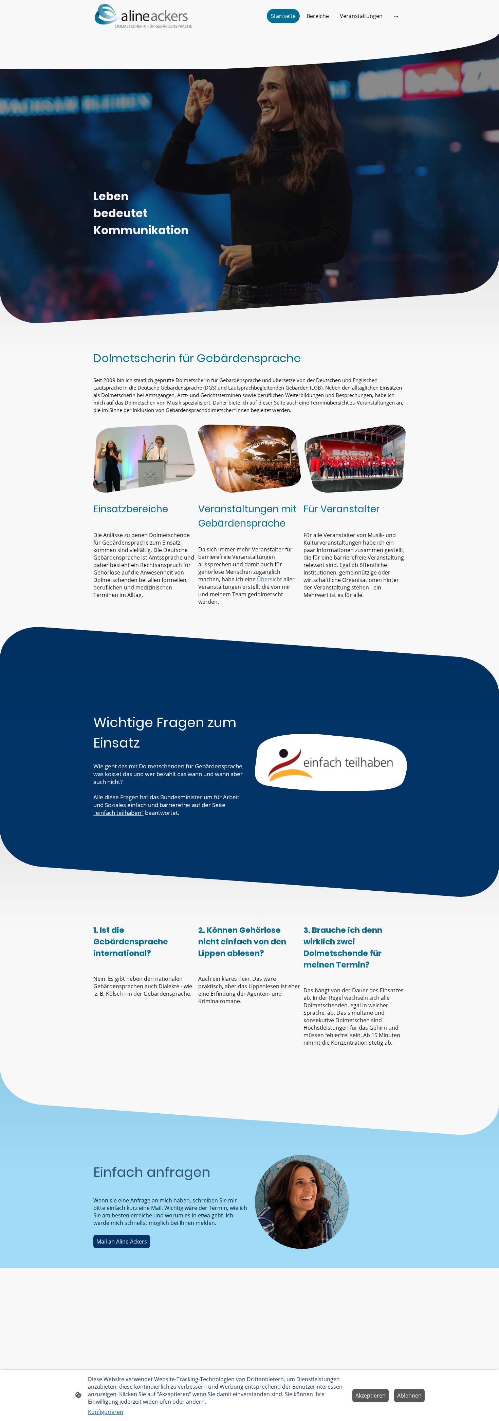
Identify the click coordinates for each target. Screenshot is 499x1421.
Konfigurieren (105, 1412)
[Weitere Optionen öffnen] (396, 16)
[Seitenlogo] (144, 16)
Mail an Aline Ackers (121, 1241)
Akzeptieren (370, 1395)
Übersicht (269, 579)
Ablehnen (409, 1395)
